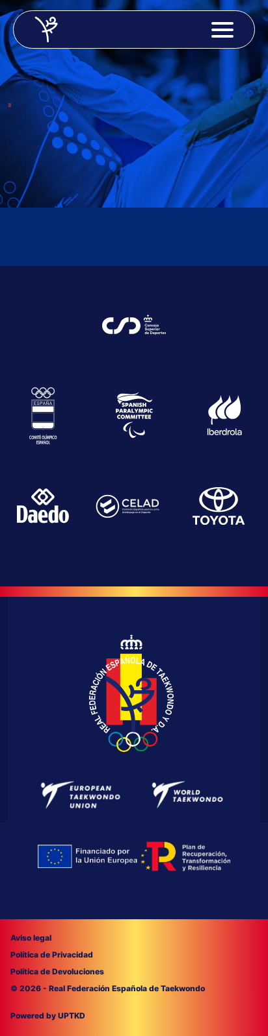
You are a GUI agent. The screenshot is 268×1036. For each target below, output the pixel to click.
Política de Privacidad (51, 954)
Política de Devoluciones (57, 971)
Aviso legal (30, 938)
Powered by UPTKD (47, 1015)
